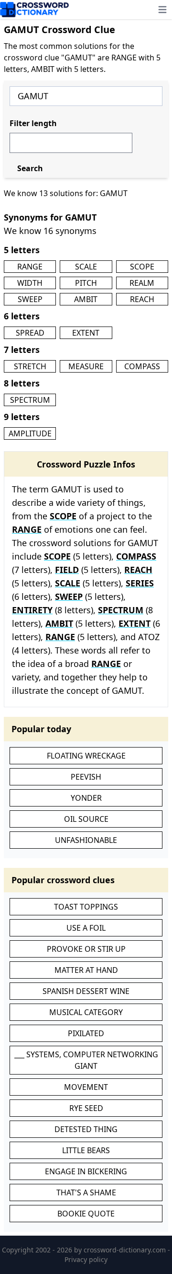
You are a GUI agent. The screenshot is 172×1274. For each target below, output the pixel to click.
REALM (141, 283)
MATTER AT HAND (86, 970)
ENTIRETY (32, 610)
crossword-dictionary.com (126, 1249)
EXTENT (85, 332)
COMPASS (142, 366)
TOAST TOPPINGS (86, 906)
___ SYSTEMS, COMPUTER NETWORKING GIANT (86, 1060)
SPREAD (30, 332)
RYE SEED (86, 1108)
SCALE (86, 266)
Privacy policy (86, 1259)
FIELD (67, 569)
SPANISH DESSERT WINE (86, 991)
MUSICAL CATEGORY (86, 1012)
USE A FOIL (86, 928)
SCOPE (142, 266)
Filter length (33, 123)
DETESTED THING (86, 1129)
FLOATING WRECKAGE (86, 755)
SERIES (140, 583)
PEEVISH (86, 776)
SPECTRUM (30, 400)
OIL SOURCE (86, 819)
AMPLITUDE (30, 433)
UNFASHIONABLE (86, 840)
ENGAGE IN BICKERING (86, 1171)
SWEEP (30, 299)
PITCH (86, 283)
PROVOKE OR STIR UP (86, 949)
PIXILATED (86, 1033)
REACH (142, 299)
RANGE (30, 266)
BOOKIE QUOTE (86, 1213)
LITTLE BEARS (86, 1150)
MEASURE (86, 366)
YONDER (86, 798)
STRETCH (30, 366)
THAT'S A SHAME (86, 1192)
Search (30, 168)
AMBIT (85, 299)
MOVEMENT (86, 1087)
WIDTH (30, 283)
